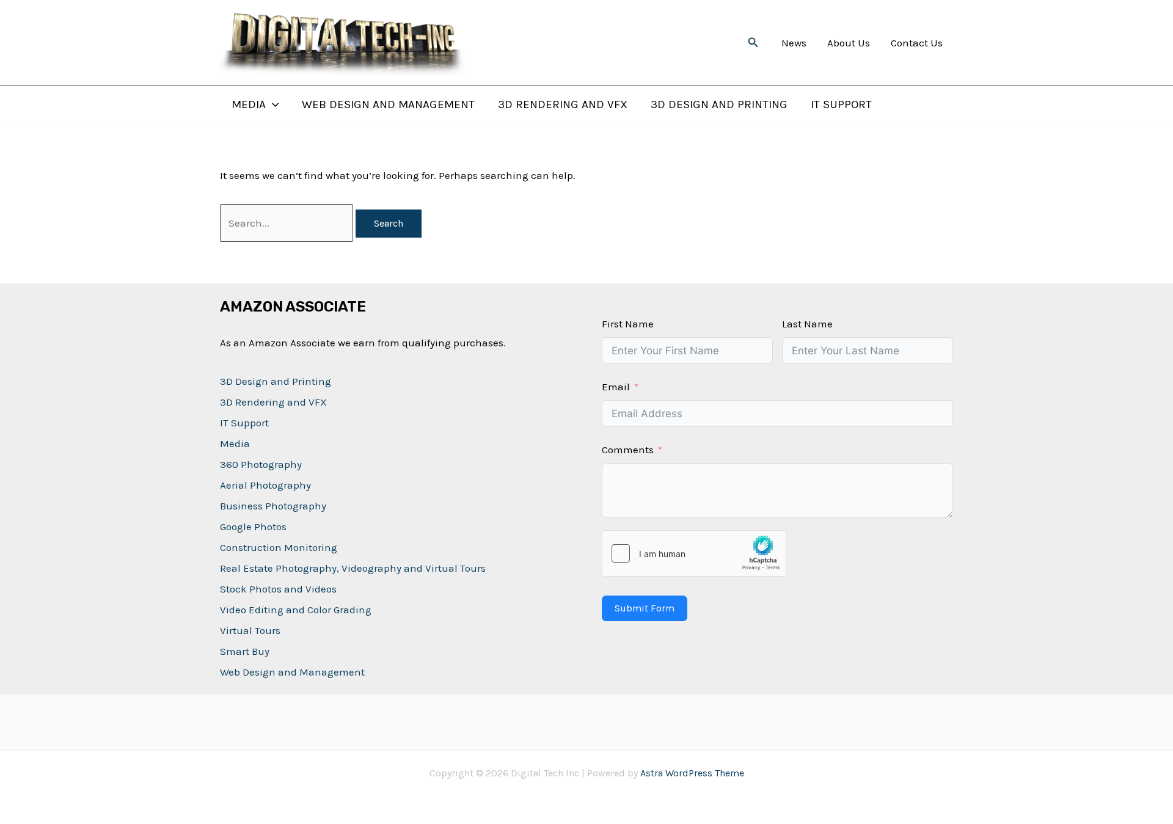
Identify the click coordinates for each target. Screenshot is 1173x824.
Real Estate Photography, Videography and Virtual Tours (353, 568)
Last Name (807, 324)
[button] (753, 43)
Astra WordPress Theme (692, 773)
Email (616, 387)
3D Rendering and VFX (562, 105)
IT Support (841, 105)
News (793, 43)
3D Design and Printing (719, 105)
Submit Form (644, 608)
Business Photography (273, 506)
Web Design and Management (388, 105)
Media (249, 105)
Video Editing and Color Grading (295, 609)
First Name (628, 324)
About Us (848, 43)
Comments (628, 449)
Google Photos (253, 526)
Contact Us (917, 43)
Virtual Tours (250, 630)
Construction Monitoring (278, 547)
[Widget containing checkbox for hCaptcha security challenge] (694, 553)
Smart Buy (244, 651)
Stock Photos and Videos (278, 589)
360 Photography (261, 464)
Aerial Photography (265, 485)
